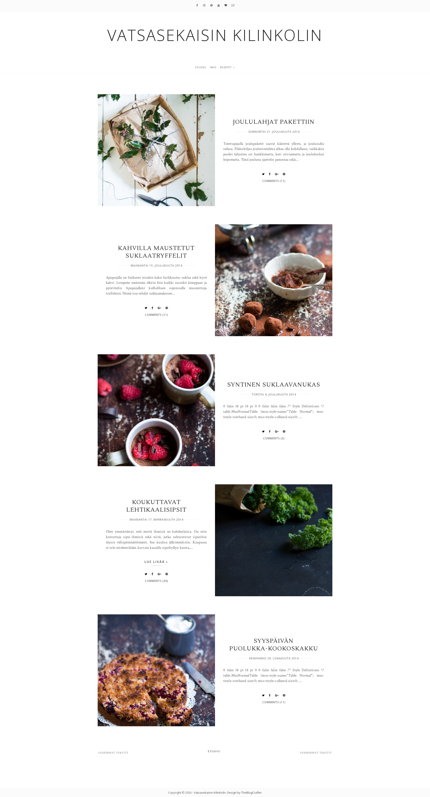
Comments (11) (273, 181)
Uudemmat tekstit (113, 752)
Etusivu (200, 67)
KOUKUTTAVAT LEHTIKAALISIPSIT (156, 506)
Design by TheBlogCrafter (244, 793)
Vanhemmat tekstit (316, 752)
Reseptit (226, 67)
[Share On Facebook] (270, 174)
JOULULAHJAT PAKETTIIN (274, 122)
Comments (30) (156, 581)
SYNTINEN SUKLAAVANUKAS (273, 385)
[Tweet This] (263, 174)
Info (213, 67)
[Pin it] (284, 174)
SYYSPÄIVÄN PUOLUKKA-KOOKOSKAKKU (273, 644)
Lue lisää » (156, 562)
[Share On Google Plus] (277, 174)
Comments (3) (273, 438)
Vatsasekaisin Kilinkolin (210, 793)
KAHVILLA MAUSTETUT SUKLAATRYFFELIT (156, 252)
